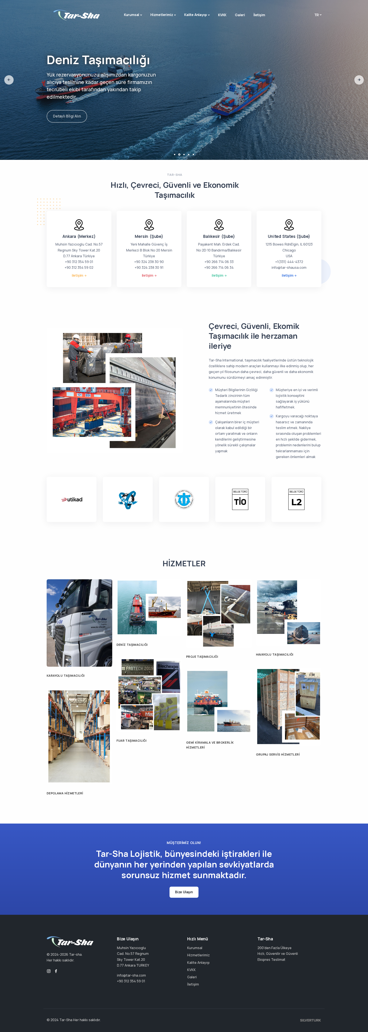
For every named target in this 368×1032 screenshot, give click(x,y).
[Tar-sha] (76, 15)
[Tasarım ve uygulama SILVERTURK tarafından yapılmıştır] (310, 1019)
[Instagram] (49, 971)
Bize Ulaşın (184, 892)
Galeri (240, 15)
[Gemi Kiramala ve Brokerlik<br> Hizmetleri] (219, 701)
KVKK (222, 15)
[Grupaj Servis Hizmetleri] (289, 706)
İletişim (259, 15)
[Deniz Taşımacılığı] (149, 607)
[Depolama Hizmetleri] (79, 736)
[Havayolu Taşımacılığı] (289, 612)
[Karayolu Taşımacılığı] (79, 622)
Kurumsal (131, 14)
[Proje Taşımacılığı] (219, 613)
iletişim (77, 275)
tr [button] (316, 15)
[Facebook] (56, 971)
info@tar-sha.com (131, 975)
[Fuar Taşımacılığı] (149, 694)
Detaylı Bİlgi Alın (67, 113)
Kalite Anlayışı (195, 14)
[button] (9, 80)
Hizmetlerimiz (161, 14)
